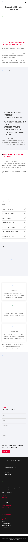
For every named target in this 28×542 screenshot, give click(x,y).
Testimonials (4, 497)
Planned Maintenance (6, 514)
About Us (4, 495)
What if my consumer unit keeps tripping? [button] (13, 269)
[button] (25, 2)
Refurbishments (5, 509)
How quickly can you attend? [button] (12, 251)
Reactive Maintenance (6, 512)
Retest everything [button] (8, 227)
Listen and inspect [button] (8, 209)
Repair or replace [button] (8, 222)
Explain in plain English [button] (10, 231)
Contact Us (4, 499)
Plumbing (4, 518)
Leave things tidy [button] (8, 236)
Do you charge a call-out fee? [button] (13, 262)
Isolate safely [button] (7, 218)
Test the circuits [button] (8, 213)
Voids (3, 510)
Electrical (4, 519)
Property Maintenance (6, 505)
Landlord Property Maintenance (8, 530)
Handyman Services (6, 507)
